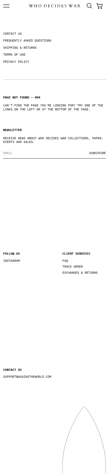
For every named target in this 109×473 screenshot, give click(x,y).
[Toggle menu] (6, 5)
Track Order (72, 266)
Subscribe (97, 153)
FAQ (65, 261)
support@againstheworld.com (25, 377)
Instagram (11, 261)
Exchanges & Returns (80, 272)
